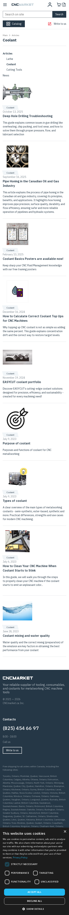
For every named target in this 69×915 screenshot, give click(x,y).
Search (59, 14)
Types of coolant (15, 501)
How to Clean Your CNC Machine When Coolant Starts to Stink (29, 568)
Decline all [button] (34, 901)
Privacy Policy (20, 857)
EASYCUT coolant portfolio (22, 382)
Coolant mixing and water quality (26, 636)
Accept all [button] (34, 892)
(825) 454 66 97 (21, 728)
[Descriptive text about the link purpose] (17, 91)
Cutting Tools (14, 69)
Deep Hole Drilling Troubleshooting (27, 116)
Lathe (9, 59)
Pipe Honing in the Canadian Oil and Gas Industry (31, 183)
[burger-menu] (5, 4)
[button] (34, 909)
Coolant (11, 64)
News (6, 75)
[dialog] (34, 871)
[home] (23, 5)
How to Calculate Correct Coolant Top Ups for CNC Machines (33, 318)
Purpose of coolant (16, 443)
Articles (7, 53)
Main (5, 35)
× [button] (64, 831)
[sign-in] (50, 4)
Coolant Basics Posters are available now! (33, 259)
